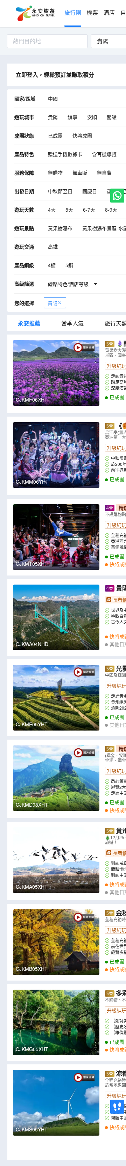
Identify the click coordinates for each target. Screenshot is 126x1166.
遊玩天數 (24, 209)
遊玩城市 (24, 116)
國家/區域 (24, 98)
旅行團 (72, 13)
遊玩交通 (24, 246)
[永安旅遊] (34, 14)
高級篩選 (24, 283)
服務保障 (24, 172)
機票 (92, 13)
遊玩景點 (24, 228)
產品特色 (24, 154)
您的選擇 (24, 302)
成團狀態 (24, 135)
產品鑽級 (24, 265)
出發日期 (24, 191)
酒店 (109, 13)
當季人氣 (72, 323)
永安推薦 (29, 323)
